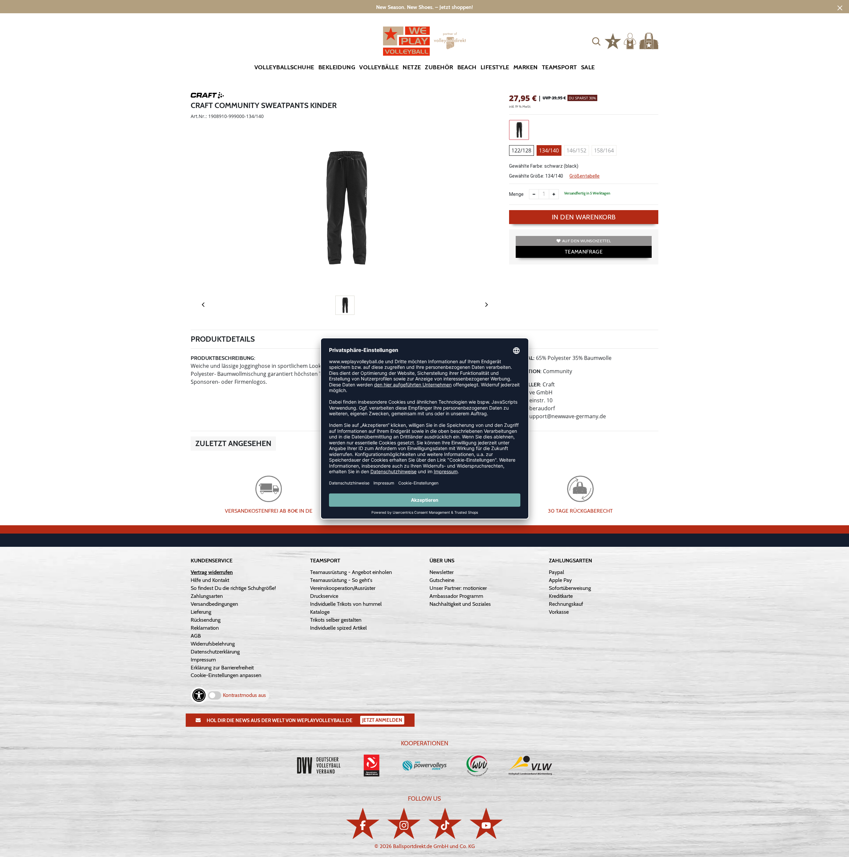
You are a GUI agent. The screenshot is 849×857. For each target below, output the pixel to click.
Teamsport (559, 67)
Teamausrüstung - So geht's (341, 580)
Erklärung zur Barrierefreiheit (222, 667)
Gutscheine (441, 580)
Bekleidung (337, 67)
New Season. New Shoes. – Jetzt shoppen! (424, 7)
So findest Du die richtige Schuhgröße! (233, 588)
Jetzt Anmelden (382, 720)
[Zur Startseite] (424, 41)
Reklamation (205, 628)
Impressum (203, 660)
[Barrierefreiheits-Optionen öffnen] (199, 695)
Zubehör (439, 67)
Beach (467, 67)
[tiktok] (445, 823)
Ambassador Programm (456, 596)
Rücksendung (206, 620)
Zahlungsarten (207, 596)
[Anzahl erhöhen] (554, 194)
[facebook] (362, 823)
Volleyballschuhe (284, 67)
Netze (412, 67)
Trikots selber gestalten (335, 620)
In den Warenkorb (584, 217)
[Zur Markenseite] (207, 96)
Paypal (556, 572)
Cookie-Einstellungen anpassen (226, 675)
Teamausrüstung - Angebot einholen (351, 572)
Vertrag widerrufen (212, 572)
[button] (596, 41)
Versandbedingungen (214, 604)
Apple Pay (560, 580)
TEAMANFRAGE (584, 252)
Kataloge (320, 612)
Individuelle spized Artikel (338, 628)
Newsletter (441, 572)
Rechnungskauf (566, 604)
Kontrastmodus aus (244, 695)
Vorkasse (559, 612)
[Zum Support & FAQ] (613, 40)
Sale (588, 67)
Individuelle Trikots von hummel (346, 604)
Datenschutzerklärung (215, 652)
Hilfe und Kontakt (210, 580)
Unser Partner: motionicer (458, 588)
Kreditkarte (561, 596)
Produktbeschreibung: (223, 358)
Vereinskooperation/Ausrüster (342, 588)
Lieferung (201, 612)
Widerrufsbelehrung (213, 644)
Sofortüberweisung (570, 588)
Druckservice (324, 596)
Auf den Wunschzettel (586, 240)
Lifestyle (495, 67)
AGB (196, 636)
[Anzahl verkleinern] (534, 194)
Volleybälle (379, 67)
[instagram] (404, 823)
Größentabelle (584, 176)
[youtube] (486, 823)
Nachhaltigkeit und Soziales (460, 604)
